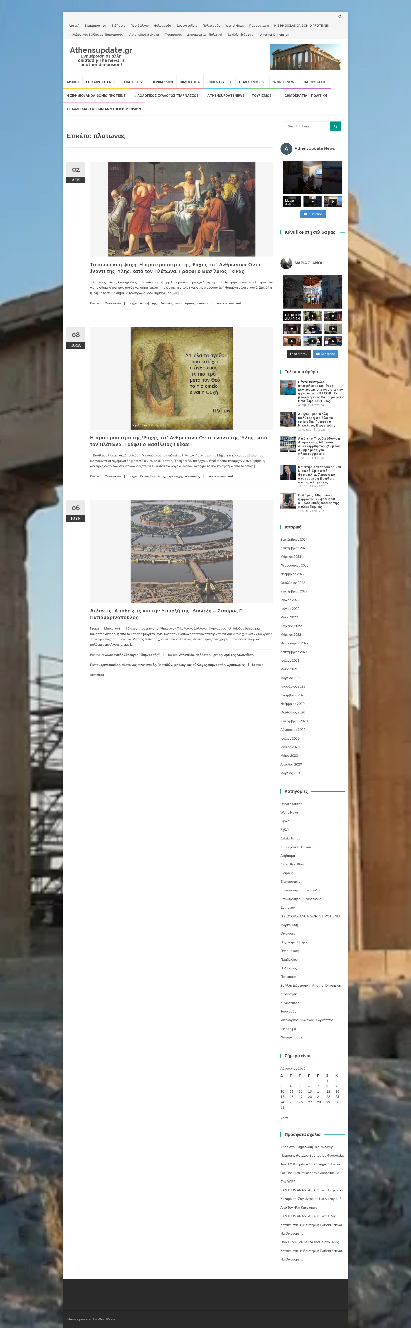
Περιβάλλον (140, 25)
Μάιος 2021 (289, 669)
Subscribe (316, 214)
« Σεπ (284, 1118)
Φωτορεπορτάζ (291, 1037)
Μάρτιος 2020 (290, 773)
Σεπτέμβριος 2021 (294, 652)
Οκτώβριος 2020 (292, 712)
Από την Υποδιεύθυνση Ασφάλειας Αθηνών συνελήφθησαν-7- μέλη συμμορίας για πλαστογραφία (319, 446)
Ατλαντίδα (186, 655)
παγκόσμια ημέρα (293, 942)
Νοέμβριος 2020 (292, 704)
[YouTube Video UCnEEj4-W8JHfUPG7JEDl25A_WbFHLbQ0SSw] (312, 177)
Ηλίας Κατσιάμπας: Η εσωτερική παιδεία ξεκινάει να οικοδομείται (311, 1224)
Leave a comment (228, 303)
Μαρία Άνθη (289, 925)
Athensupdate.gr (101, 50)
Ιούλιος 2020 (289, 738)
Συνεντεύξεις (187, 25)
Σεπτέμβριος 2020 (294, 721)
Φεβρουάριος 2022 (294, 643)
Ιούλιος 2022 (289, 600)
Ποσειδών (164, 665)
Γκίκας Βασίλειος (152, 476)
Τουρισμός (173, 34)
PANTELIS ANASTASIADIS (300, 1190)
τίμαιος (190, 303)
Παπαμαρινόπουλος (105, 665)
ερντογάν (287, 907)
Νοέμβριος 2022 (292, 574)
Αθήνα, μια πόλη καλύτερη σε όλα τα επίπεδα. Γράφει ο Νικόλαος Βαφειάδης (317, 419)
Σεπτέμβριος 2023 (294, 548)
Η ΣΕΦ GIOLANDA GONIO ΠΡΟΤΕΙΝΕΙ (301, 25)
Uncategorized (291, 804)
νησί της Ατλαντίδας (238, 655)
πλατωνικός (147, 665)
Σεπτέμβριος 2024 (294, 539)
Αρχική (74, 25)
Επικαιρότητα (95, 25)
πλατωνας (165, 303)
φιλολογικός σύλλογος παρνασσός (199, 665)
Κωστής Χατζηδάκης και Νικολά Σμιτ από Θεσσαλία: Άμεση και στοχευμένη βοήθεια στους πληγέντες (319, 474)
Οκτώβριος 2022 (292, 583)
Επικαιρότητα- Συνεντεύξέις (300, 899)
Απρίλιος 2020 (291, 764)
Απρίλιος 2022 (291, 626)
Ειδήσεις (118, 25)
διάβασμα (287, 855)
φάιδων (202, 303)
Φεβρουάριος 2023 (294, 565)
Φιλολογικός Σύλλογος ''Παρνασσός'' (132, 655)
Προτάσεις (288, 976)
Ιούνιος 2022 (289, 608)
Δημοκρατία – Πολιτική (204, 34)
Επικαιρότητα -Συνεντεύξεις (300, 890)
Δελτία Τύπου (290, 838)
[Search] (335, 126)
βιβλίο (284, 830)
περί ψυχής (148, 303)
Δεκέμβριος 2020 (292, 695)
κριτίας (217, 655)
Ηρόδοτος (203, 655)
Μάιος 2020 (289, 755)
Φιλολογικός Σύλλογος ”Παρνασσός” (96, 34)
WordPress (107, 1319)
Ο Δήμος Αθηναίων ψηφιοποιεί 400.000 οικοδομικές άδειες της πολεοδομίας (318, 501)
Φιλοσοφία (162, 25)
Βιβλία (284, 821)
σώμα (179, 303)
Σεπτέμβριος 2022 (294, 591)
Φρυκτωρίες (236, 665)
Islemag (72, 1319)
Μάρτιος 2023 (290, 556)
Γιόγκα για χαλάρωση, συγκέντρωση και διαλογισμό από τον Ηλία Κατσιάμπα (311, 1198)
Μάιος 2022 (289, 617)
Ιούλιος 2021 (289, 660)
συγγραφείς (289, 994)
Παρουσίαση (259, 25)
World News (234, 25)
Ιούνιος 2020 (289, 747)
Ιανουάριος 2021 (292, 686)
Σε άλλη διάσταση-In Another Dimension (258, 34)
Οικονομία (287, 933)
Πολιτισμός (211, 25)
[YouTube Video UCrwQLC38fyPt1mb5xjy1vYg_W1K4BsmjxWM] (312, 292)
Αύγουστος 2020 (292, 729)
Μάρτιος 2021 (290, 678)
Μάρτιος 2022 (290, 634)
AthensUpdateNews (144, 34)
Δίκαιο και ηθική (292, 864)
